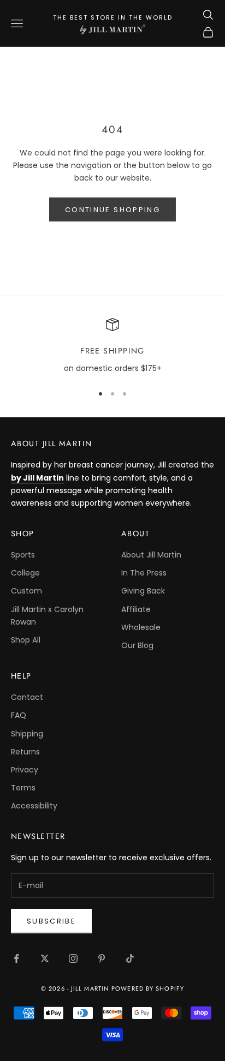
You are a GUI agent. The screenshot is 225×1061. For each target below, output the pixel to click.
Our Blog (137, 645)
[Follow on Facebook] (16, 958)
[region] (112, 346)
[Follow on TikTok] (130, 958)
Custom (26, 590)
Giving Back (143, 590)
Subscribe (51, 921)
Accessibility (34, 805)
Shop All (25, 639)
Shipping (27, 733)
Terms (23, 787)
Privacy (24, 769)
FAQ (18, 715)
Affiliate (136, 609)
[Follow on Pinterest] (101, 958)
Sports (23, 554)
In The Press (144, 572)
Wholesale (141, 627)
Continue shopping (112, 210)
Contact (27, 697)
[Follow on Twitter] (44, 958)
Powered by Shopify (147, 988)
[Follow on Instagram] (73, 958)
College (25, 572)
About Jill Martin (151, 554)
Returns (25, 751)
